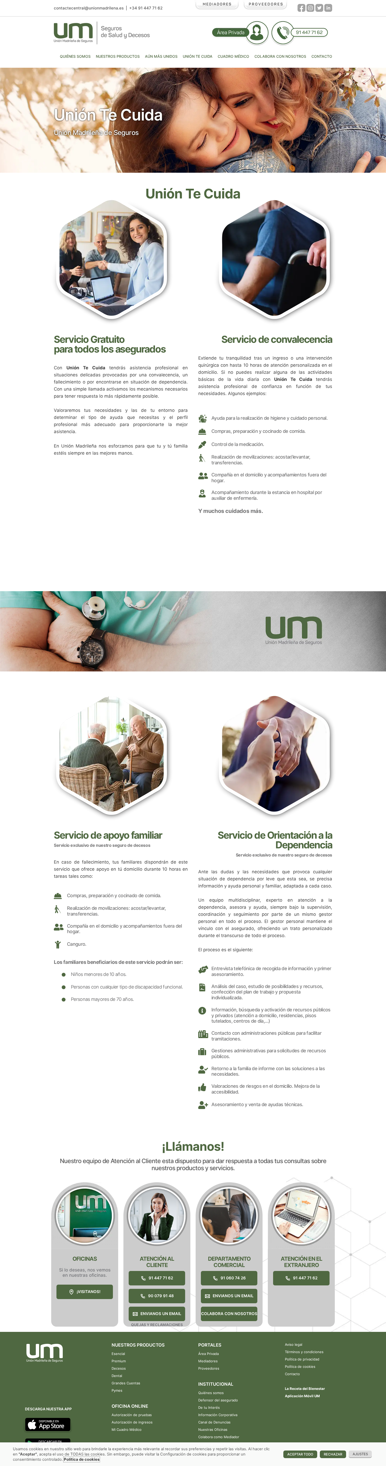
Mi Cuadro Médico (127, 1429)
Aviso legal (293, 1344)
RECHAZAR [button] (333, 1454)
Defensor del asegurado (218, 1400)
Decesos (119, 1368)
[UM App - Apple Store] (49, 1424)
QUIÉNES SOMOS (75, 56)
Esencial (118, 1354)
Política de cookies (300, 1366)
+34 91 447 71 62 (146, 8)
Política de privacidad (302, 1359)
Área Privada (208, 1354)
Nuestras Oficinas (212, 1429)
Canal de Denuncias (214, 1422)
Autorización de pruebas (132, 1415)
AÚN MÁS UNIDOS (161, 56)
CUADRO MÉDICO (233, 56)
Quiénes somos (211, 1393)
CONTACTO (321, 56)
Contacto (292, 1374)
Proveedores (208, 1368)
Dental (117, 1376)
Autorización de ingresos (132, 1422)
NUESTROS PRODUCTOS (118, 56)
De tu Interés (209, 1407)
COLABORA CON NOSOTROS (280, 56)
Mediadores (208, 1361)
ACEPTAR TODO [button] (300, 1454)
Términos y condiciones (304, 1352)
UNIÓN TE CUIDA (197, 56)
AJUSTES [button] (360, 1454)
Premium (119, 1361)
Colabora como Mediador (218, 1437)
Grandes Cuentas (126, 1383)
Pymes (117, 1390)
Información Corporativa (217, 1415)
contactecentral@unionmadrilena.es (89, 8)
